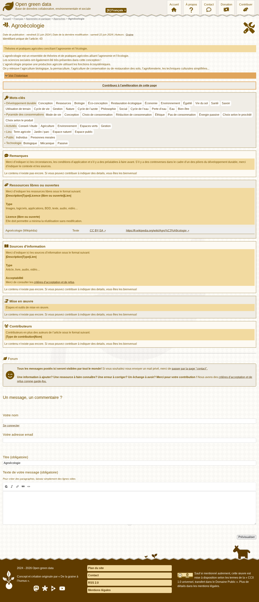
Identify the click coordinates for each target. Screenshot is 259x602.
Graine (129, 34)
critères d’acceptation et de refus (54, 282)
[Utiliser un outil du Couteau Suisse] (34, 486)
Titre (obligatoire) (15, 457)
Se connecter (11, 425)
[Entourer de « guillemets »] (29, 486)
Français (18, 18)
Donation (226, 4)
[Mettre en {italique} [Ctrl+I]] (12, 486)
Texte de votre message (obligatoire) (30, 472)
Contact (209, 4)
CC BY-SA (96, 230)
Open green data (33, 4)
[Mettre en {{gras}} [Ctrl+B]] (6, 486)
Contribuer (245, 4)
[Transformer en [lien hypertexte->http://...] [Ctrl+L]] (17, 486)
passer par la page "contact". (190, 368)
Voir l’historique (18, 75)
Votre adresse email (18, 434)
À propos (191, 4)
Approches (59, 18)
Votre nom (10, 415)
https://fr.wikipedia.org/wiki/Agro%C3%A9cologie (156, 230)
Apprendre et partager (38, 18)
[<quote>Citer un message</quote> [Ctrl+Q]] (23, 486)
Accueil (174, 4)
